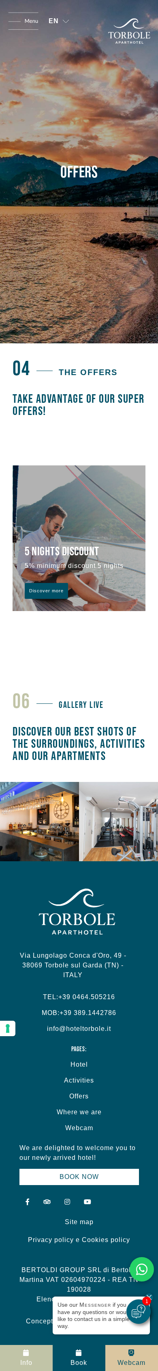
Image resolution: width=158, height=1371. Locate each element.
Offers (79, 1096)
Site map (79, 1221)
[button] (59, 21)
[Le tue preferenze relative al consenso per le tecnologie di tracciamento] (7, 1028)
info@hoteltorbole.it (79, 1028)
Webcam (79, 1127)
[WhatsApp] (142, 1269)
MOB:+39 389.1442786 (79, 1012)
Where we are (79, 1112)
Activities (79, 1080)
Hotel (79, 1064)
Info (26, 1362)
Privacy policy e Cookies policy (79, 1239)
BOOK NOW (79, 1176)
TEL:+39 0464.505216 (79, 996)
